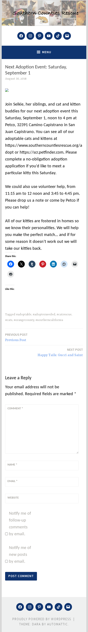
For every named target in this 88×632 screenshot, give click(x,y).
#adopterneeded (44, 314)
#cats (8, 320)
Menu (46, 52)
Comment (15, 408)
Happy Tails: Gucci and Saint (60, 352)
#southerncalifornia (49, 320)
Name (12, 464)
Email (12, 481)
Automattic (57, 624)
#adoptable (23, 314)
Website (13, 497)
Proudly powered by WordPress (41, 619)
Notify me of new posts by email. (20, 555)
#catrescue (64, 314)
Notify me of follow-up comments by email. (20, 523)
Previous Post (16, 337)
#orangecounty (24, 320)
